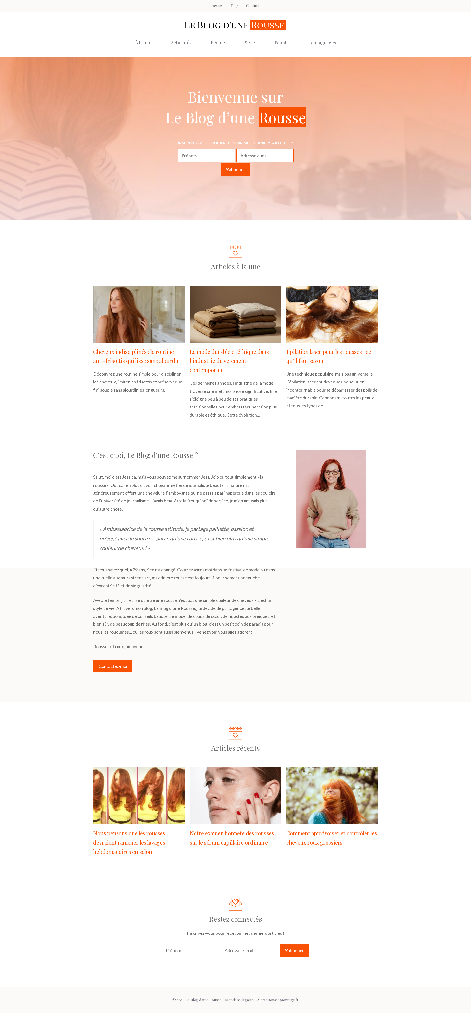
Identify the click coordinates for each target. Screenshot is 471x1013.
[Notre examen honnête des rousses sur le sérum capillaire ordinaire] (235, 820)
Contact (252, 5)
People (282, 43)
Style (250, 43)
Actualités (181, 43)
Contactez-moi (113, 666)
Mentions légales (239, 999)
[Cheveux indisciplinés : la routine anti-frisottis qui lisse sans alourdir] (139, 339)
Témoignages (322, 43)
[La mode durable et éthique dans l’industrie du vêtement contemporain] (235, 339)
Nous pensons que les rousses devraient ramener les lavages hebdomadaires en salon (129, 842)
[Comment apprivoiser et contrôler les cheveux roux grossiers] (332, 820)
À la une (143, 43)
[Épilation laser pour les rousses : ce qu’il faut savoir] (332, 339)
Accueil (218, 5)
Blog (235, 5)
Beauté (218, 43)
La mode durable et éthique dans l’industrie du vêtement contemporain (229, 361)
